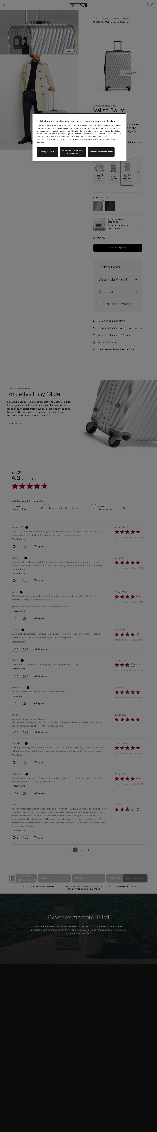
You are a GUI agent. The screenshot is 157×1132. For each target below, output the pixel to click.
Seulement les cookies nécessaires (73, 152)
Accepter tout (47, 152)
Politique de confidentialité (85, 139)
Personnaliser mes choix (101, 152)
